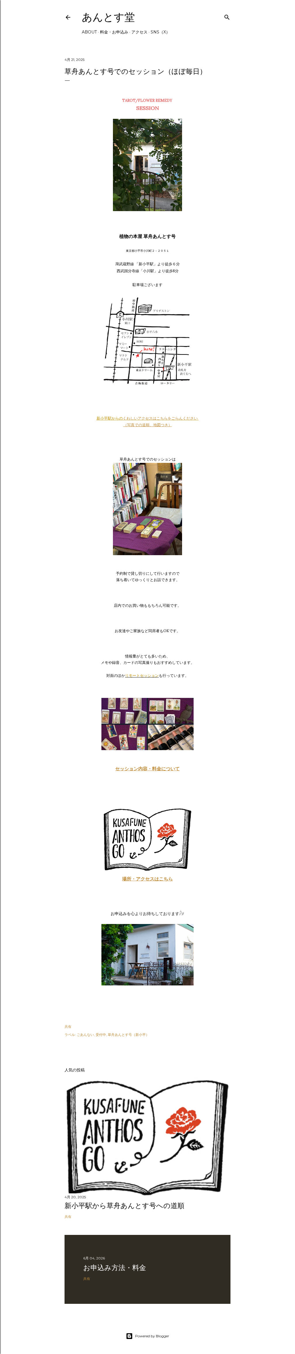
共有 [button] (68, 1026)
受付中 (101, 1034)
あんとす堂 (108, 17)
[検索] (227, 16)
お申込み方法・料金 (114, 1267)
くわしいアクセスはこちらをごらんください (160, 418)
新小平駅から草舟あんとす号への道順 (124, 1205)
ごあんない (85, 1034)
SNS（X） (160, 32)
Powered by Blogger (152, 1336)
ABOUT (89, 32)
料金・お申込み (114, 32)
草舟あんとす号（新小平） (128, 1034)
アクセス (139, 32)
